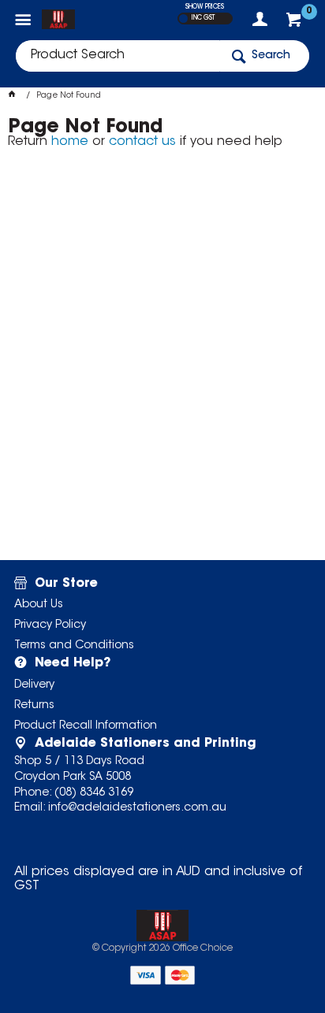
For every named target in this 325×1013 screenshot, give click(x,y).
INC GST (203, 18)
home (69, 141)
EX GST (183, 18)
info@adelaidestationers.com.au (137, 808)
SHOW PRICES (204, 7)
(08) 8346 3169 (93, 793)
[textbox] (117, 56)
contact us (142, 141)
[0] (295, 23)
